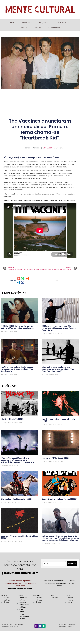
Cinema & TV (61, 22)
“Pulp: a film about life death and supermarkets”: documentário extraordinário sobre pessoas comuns (17, 460)
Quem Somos (55, 27)
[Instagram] (36, 626)
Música (42, 22)
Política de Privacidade (62, 625)
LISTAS (38, 27)
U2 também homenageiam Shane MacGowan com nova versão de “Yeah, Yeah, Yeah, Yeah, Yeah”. (58, 369)
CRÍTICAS (9, 386)
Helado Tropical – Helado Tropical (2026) (59, 499)
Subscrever (72, 564)
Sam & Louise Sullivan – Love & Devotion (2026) (59, 420)
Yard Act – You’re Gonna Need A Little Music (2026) (19, 537)
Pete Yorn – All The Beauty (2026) (56, 458)
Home (11, 22)
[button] (18, 278)
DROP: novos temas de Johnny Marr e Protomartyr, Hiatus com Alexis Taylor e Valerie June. (59, 328)
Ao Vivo (25, 22)
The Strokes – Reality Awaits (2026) (16, 499)
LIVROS (24, 27)
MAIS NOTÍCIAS (14, 293)
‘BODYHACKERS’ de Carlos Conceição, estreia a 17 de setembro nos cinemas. (17, 327)
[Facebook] (40, 626)
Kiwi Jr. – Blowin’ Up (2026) (12, 419)
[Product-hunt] (44, 626)
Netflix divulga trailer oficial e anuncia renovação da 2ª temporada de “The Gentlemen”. (17, 369)
